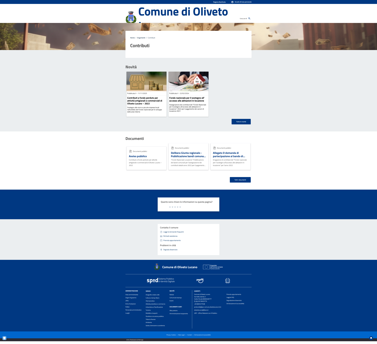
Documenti (134, 138)
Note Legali (181, 335)
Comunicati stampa (176, 298)
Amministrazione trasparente (179, 313)
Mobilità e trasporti (151, 313)
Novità (131, 67)
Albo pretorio (174, 310)
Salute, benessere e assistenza (155, 325)
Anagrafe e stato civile (152, 295)
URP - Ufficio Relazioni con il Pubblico (205, 313)
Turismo (148, 310)
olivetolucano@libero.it (201, 310)
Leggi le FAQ (230, 297)
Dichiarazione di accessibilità (235, 303)
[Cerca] (249, 18)
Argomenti (141, 37)
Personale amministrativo (133, 310)
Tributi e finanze (151, 319)
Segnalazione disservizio (234, 300)
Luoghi (127, 313)
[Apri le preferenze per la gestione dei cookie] (4, 338)
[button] (241, 2)
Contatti (197, 291)
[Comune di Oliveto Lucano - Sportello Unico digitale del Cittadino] (130, 18)
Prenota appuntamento (233, 294)
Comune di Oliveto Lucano (183, 18)
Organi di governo (130, 298)
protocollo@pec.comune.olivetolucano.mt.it (207, 307)
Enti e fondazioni (130, 304)
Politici (127, 307)
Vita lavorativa (150, 301)
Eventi (171, 301)
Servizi (148, 291)
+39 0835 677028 (199, 304)
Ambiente (149, 322)
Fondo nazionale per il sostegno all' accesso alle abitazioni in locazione (187, 99)
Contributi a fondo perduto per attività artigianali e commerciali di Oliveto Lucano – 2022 (144, 100)
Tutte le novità (241, 121)
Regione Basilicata (219, 2)
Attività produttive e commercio (155, 304)
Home (132, 37)
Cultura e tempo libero (152, 298)
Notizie (172, 294)
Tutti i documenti (240, 180)
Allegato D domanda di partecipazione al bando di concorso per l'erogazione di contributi (229, 158)
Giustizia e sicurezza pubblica (155, 316)
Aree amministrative (131, 294)
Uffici (127, 301)
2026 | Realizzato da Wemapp (134, 340)
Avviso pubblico (138, 156)
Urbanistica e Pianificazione (154, 307)
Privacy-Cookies (171, 335)
